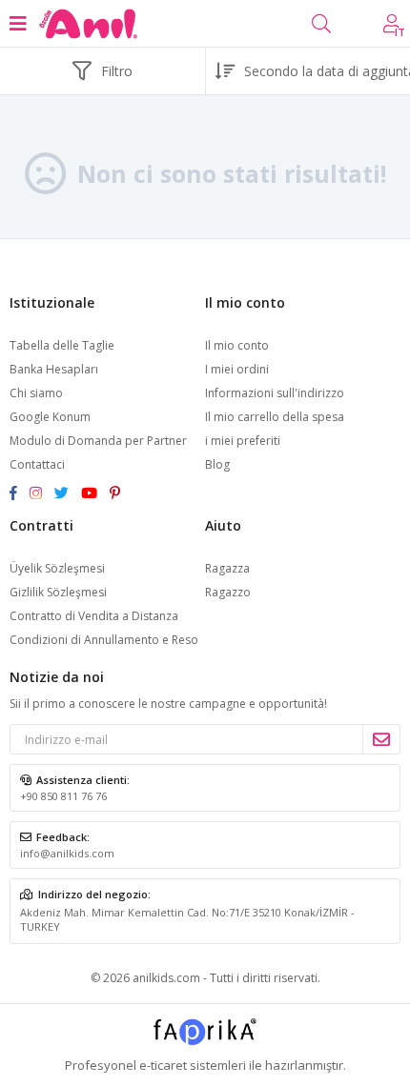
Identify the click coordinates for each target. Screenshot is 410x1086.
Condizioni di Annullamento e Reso (104, 640)
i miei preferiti (242, 440)
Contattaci (37, 464)
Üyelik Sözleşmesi (57, 568)
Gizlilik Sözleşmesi (58, 592)
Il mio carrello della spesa (274, 417)
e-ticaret (163, 1065)
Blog (217, 464)
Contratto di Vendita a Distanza (94, 616)
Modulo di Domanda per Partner (98, 440)
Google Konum (50, 417)
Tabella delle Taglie (62, 345)
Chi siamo (36, 393)
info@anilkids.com (67, 853)
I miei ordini (237, 369)
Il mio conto (237, 345)
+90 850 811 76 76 (63, 796)
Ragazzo (228, 592)
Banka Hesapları (54, 369)
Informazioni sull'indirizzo (274, 393)
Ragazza (227, 568)
